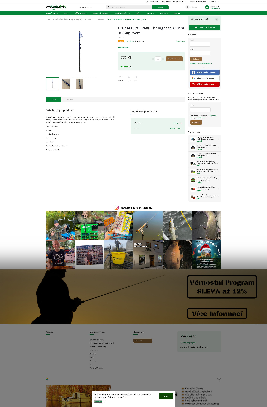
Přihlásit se (195, 59)
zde (125, 397)
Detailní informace (123, 47)
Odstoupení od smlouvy (197, 2)
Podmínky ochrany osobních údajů (174, 2)
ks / (138, 340)
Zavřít (178, 84)
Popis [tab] (54, 99)
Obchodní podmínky (152, 2)
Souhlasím (166, 396)
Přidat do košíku (174, 59)
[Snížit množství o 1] (153, 59)
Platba (92, 357)
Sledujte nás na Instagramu (136, 208)
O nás (92, 364)
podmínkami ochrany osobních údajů (203, 117)
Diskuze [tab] (70, 99)
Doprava (93, 354)
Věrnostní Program (96, 368)
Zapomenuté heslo (206, 64)
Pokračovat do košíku (207, 27)
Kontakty (93, 361)
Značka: (180, 41)
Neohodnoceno (139, 41)
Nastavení (98, 401)
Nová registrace (195, 64)
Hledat (160, 7)
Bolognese (177, 123)
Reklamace (212, 2)
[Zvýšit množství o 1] (163, 59)
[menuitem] (53, 13)
